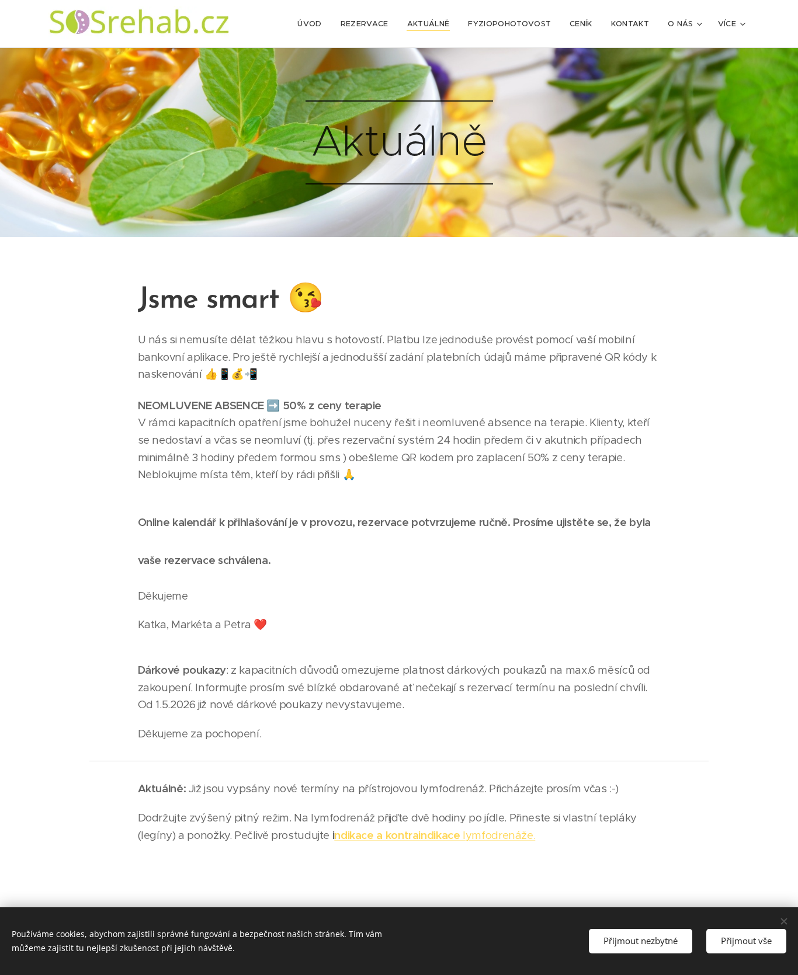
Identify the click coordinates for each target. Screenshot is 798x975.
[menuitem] (312, 24)
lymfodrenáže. (434, 835)
